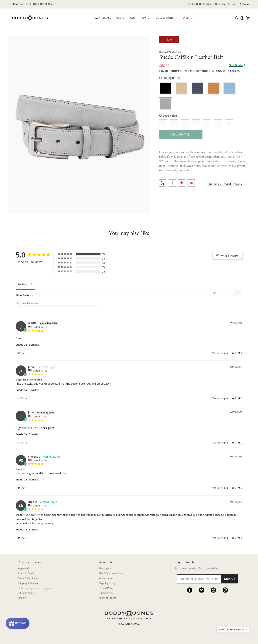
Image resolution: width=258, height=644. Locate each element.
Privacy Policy (106, 593)
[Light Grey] (165, 104)
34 (174, 123)
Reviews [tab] (23, 284)
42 (218, 123)
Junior (146, 18)
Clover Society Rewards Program (35, 588)
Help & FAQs (24, 568)
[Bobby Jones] (30, 18)
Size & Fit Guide (26, 573)
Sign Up (230, 578)
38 (196, 123)
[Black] (165, 88)
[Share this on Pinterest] (181, 183)
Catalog (22, 598)
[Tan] (213, 88)
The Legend (105, 568)
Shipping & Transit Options (225, 184)
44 (229, 123)
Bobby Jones (132, 623)
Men (118, 18)
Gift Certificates (26, 593)
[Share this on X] (162, 183)
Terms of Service (107, 598)
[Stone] (181, 88)
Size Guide (236, 65)
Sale (185, 18)
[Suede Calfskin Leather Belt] (79, 125)
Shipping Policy (107, 583)
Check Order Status (28, 578)
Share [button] (23, 353)
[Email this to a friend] (191, 183)
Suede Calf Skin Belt (27, 344)
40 (207, 123)
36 (185, 123)
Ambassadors (106, 578)
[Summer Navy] (197, 88)
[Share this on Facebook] (172, 183)
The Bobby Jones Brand (111, 573)
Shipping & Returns (28, 583)
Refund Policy (106, 588)
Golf (133, 18)
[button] (234, 353)
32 (163, 123)
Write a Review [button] (229, 255)
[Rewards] (17, 623)
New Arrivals (102, 18)
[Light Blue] (229, 88)
